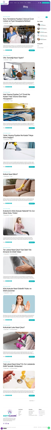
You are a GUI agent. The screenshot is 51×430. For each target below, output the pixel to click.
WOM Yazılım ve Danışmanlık (6, 427)
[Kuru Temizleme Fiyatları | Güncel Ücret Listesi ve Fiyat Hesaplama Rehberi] (19, 34)
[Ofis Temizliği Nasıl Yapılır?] (19, 71)
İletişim (26, 2)
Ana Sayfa (11, 2)
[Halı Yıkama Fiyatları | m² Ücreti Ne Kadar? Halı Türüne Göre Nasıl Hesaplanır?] (19, 112)
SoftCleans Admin (6, 16)
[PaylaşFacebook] (7, 50)
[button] (49, 428)
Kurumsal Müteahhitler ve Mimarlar (33, 415)
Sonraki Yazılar (31, 400)
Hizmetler (15, 2)
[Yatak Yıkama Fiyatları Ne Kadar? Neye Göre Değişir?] (19, 151)
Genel (11, 23)
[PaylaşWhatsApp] (11, 50)
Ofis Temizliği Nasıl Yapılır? (13, 58)
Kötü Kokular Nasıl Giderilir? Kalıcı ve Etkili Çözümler (17, 289)
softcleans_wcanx (6, 55)
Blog (18, 2)
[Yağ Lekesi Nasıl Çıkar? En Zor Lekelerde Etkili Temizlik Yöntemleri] (19, 380)
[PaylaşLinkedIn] (10, 50)
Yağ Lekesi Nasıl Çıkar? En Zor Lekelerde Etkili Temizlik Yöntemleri (19, 365)
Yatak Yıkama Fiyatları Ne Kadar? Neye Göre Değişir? (18, 136)
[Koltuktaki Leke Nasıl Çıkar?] (19, 341)
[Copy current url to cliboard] (6, 50)
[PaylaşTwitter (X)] (8, 50)
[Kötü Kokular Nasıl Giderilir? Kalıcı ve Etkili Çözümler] (19, 304)
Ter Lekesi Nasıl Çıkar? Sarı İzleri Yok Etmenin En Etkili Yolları (17, 251)
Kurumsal (29, 2)
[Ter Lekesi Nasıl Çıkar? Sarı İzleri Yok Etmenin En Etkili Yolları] (19, 265)
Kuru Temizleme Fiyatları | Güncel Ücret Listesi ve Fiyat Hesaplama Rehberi (18, 20)
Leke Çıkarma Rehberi (13, 329)
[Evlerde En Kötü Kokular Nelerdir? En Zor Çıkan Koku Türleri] (19, 226)
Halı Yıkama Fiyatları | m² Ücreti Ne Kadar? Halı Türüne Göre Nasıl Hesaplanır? (16, 96)
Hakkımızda (21, 2)
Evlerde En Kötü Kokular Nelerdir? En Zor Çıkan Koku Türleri (19, 212)
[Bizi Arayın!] (2, 428)
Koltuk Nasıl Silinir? (10, 174)
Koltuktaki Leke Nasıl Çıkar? (14, 327)
